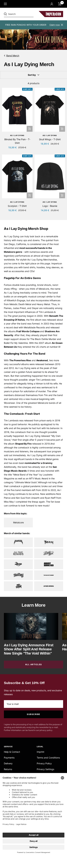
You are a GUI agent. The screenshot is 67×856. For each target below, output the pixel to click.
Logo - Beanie (49, 206)
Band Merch (12, 55)
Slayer (35, 308)
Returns (8, 769)
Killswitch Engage (16, 300)
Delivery (8, 763)
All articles (33, 664)
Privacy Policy (44, 763)
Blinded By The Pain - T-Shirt (17, 141)
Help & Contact (12, 751)
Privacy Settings (45, 769)
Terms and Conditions (48, 757)
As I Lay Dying (17, 135)
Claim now (54, 25)
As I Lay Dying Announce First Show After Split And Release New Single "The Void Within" (28, 649)
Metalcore (44, 288)
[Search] (26, 14)
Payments (9, 757)
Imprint (40, 751)
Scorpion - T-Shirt (17, 206)
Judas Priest (19, 308)
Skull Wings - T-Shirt (50, 139)
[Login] (51, 4)
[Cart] (59, 3)
